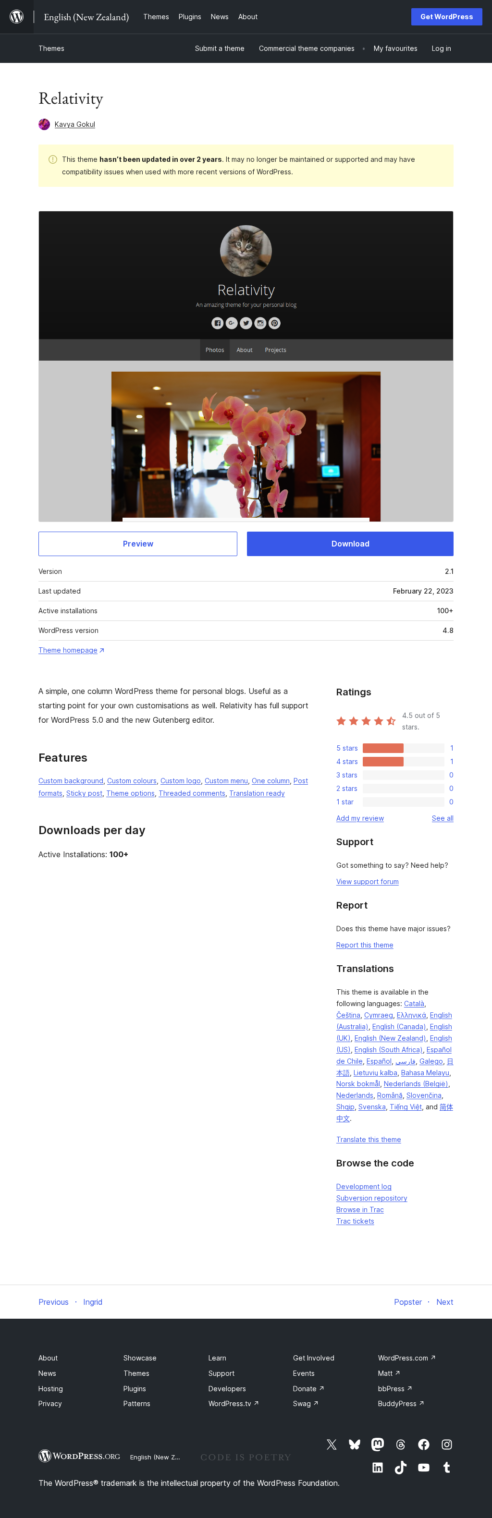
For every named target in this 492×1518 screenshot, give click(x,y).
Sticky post (84, 793)
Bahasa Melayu (425, 1073)
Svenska (372, 1107)
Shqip (345, 1107)
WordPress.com (407, 1358)
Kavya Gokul (75, 124)
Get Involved (313, 1358)
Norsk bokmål (358, 1084)
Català (414, 1003)
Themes (51, 48)
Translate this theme (368, 1139)
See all (443, 818)
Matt (389, 1373)
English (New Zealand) (390, 1038)
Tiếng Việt (406, 1107)
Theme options (130, 793)
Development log (364, 1186)
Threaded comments (192, 793)
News (47, 1373)
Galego (431, 1061)
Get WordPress (446, 16)
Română (390, 1095)
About (48, 1358)
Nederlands (354, 1095)
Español (379, 1061)
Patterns (136, 1403)
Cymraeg (378, 1015)
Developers (227, 1388)
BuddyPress (401, 1403)
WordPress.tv (234, 1403)
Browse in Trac (360, 1209)
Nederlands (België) (416, 1084)
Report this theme (365, 945)
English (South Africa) (389, 1049)
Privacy (50, 1403)
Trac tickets (355, 1221)
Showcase (140, 1358)
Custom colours (132, 781)
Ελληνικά (411, 1015)
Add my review (360, 818)
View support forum (367, 881)
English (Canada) (399, 1026)
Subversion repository (371, 1198)
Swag (306, 1403)
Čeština (348, 1015)
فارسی (405, 1061)
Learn (217, 1358)
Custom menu (226, 781)
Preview (138, 543)
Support (221, 1373)
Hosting (50, 1388)
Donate (309, 1388)
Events (304, 1373)
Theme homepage (68, 650)
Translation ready (257, 793)
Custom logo (180, 781)
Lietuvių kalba (375, 1073)
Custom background (70, 781)
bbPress (395, 1388)
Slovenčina (424, 1095)
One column (271, 781)
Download (350, 543)
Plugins (134, 1388)
